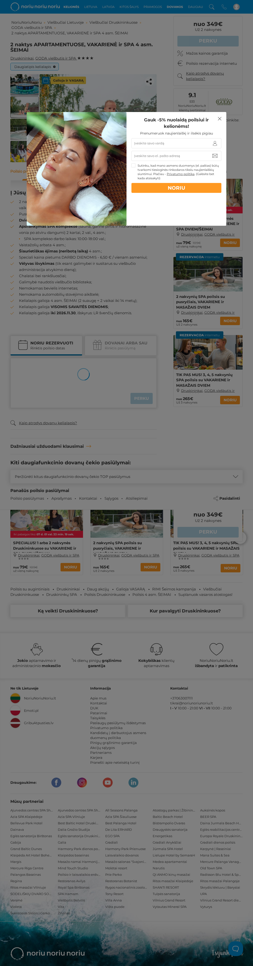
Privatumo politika (180, 174)
